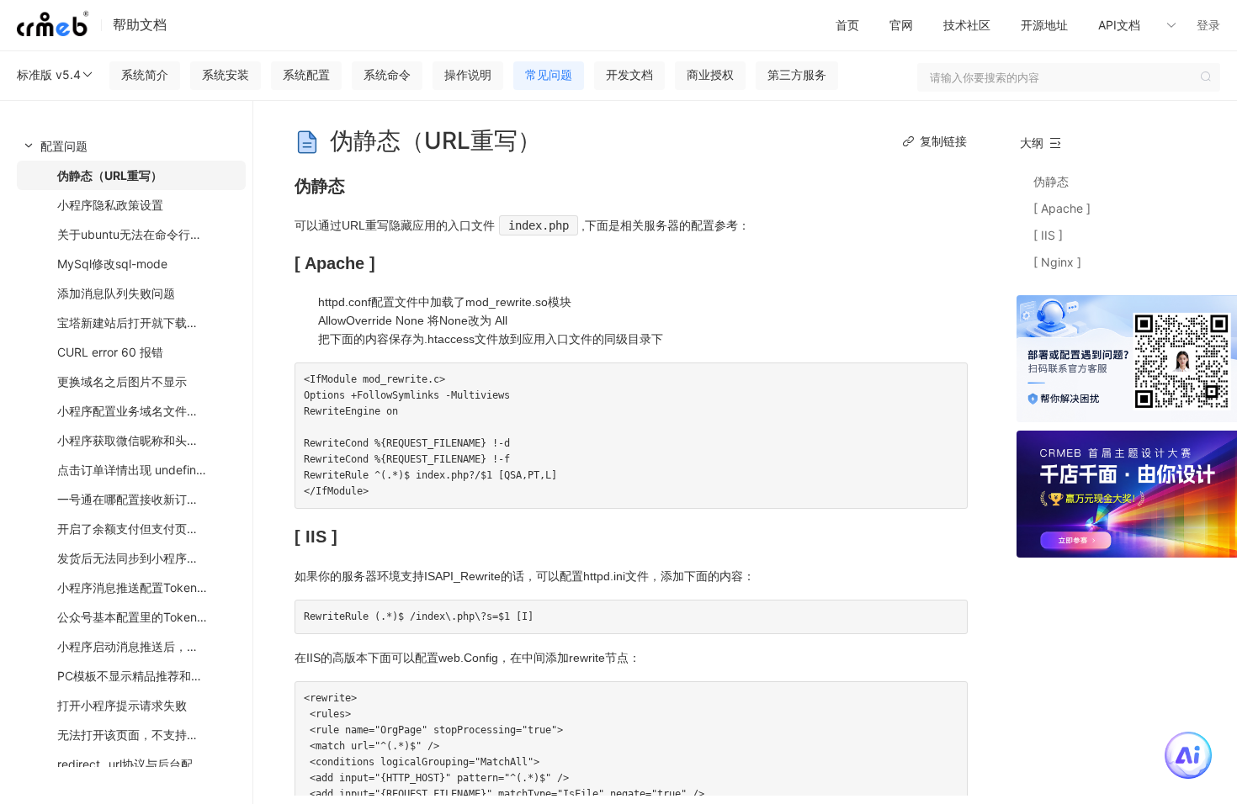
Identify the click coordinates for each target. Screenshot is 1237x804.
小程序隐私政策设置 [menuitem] (110, 205)
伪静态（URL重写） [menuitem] (109, 175)
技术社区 (966, 25)
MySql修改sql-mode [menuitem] (112, 264)
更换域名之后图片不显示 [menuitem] (122, 381)
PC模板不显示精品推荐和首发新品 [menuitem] (147, 676)
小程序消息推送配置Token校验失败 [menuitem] (150, 587)
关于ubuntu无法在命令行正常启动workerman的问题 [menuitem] (151, 234)
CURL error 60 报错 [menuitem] (110, 352)
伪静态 (1051, 181)
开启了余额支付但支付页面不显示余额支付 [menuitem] (151, 528)
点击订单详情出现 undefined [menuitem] (133, 470)
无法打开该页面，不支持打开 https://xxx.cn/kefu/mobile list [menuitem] (151, 734)
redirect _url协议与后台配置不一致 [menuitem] (148, 764)
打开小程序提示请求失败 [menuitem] (122, 705)
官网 (901, 25)
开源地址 (1044, 25)
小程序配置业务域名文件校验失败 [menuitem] (145, 411)
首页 (847, 25)
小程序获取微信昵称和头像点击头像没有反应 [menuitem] (151, 440)
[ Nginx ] (1057, 262)
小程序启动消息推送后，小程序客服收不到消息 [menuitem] (151, 646)
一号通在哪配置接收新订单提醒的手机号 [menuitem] (151, 499)
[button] (1144, 25)
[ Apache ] (1062, 208)
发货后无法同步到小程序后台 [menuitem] (133, 558)
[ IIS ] (1048, 235)
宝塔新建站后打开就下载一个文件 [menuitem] (145, 322)
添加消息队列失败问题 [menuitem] (116, 293)
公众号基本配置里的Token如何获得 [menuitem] (150, 617)
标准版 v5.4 (49, 74)
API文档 (1121, 25)
